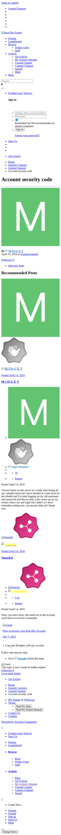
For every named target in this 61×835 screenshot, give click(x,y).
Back (18, 758)
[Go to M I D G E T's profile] (30, 245)
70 (16, 472)
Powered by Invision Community (19, 721)
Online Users (22, 47)
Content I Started (24, 65)
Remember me (22, 123)
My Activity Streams (26, 59)
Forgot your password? (27, 135)
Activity (12, 53)
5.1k (17, 597)
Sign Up (12, 141)
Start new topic (16, 265)
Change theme (10, 832)
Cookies (12, 716)
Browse (12, 44)
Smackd (7, 557)
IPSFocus (29, 699)
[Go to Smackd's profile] (7, 537)
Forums (12, 38)
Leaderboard (15, 41)
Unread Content (23, 62)
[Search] (2, 88)
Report (18, 478)
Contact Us (14, 713)
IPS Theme (14, 699)
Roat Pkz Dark (23, 706)
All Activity (21, 56)
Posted (13, 375)
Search (18, 68)
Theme (12, 702)
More (18, 72)
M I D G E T (10, 382)
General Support (29, 254)
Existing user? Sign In (20, 93)
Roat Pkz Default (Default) (29, 710)
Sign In (19, 129)
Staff (17, 50)
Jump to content (9, 2)
